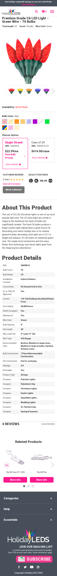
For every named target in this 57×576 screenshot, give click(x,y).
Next (53, 91)
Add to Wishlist (12, 164)
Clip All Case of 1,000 (15, 472)
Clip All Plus (42, 472)
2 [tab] (29, 486)
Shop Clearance (28, 4)
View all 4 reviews (11, 183)
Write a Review (14, 189)
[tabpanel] (11, 91)
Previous (4, 91)
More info (15, 480)
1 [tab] (24, 486)
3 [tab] (33, 486)
